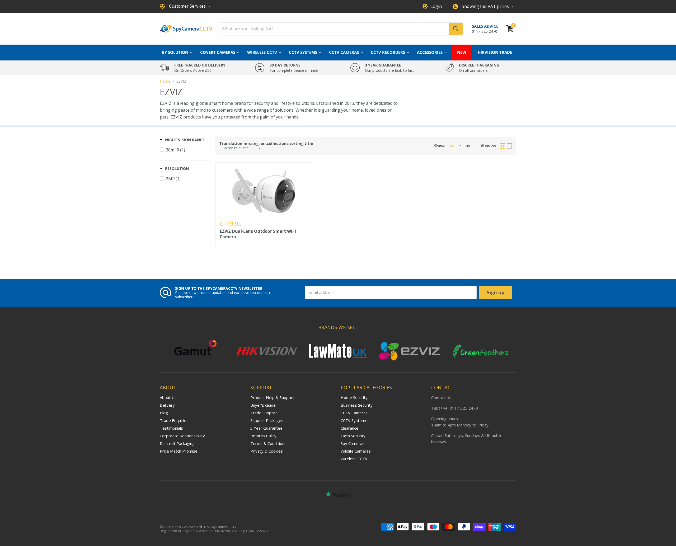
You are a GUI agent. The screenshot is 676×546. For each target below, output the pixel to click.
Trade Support (263, 412)
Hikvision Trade (495, 52)
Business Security (357, 405)
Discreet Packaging (177, 443)
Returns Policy (263, 435)
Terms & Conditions (268, 443)
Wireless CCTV (262, 52)
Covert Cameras (218, 52)
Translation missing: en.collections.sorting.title (266, 143)
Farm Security (353, 435)
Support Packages (266, 420)
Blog (164, 412)
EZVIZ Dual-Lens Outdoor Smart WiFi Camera (258, 234)
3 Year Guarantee (266, 428)
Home (165, 81)
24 (451, 145)
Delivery (167, 405)
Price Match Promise (179, 451)
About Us (168, 397)
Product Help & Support (272, 397)
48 (468, 145)
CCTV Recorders (388, 52)
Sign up (495, 292)
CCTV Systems (303, 52)
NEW (461, 52)
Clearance (349, 428)
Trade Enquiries (174, 420)
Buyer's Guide (263, 405)
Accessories (430, 52)
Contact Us (441, 397)
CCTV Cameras (344, 52)
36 (459, 145)
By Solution (175, 52)
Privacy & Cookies (266, 451)
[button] (182, 140)
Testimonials (171, 428)
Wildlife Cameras (356, 451)
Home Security (354, 397)
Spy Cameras (352, 443)
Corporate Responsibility (182, 435)
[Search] (456, 29)
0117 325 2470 (484, 31)
